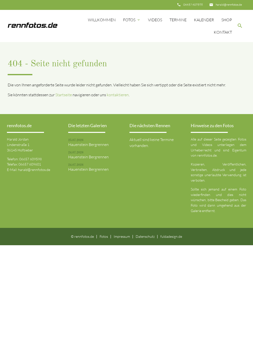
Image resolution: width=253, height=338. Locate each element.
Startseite (63, 94)
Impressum (122, 236)
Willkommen (102, 19)
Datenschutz (145, 236)
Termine (178, 19)
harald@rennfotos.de (229, 4)
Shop (226, 19)
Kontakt (223, 32)
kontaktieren (118, 94)
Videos (155, 19)
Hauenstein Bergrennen (88, 144)
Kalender (204, 19)
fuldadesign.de (171, 236)
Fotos (132, 19)
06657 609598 (193, 4)
